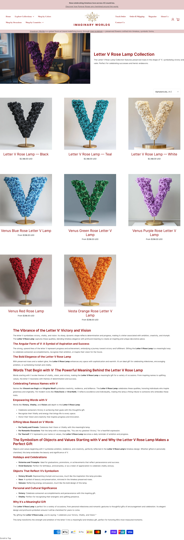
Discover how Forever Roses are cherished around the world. (92, 6)
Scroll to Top (5, 538)
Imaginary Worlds (37, 31)
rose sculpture (96, 31)
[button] (178, 19)
